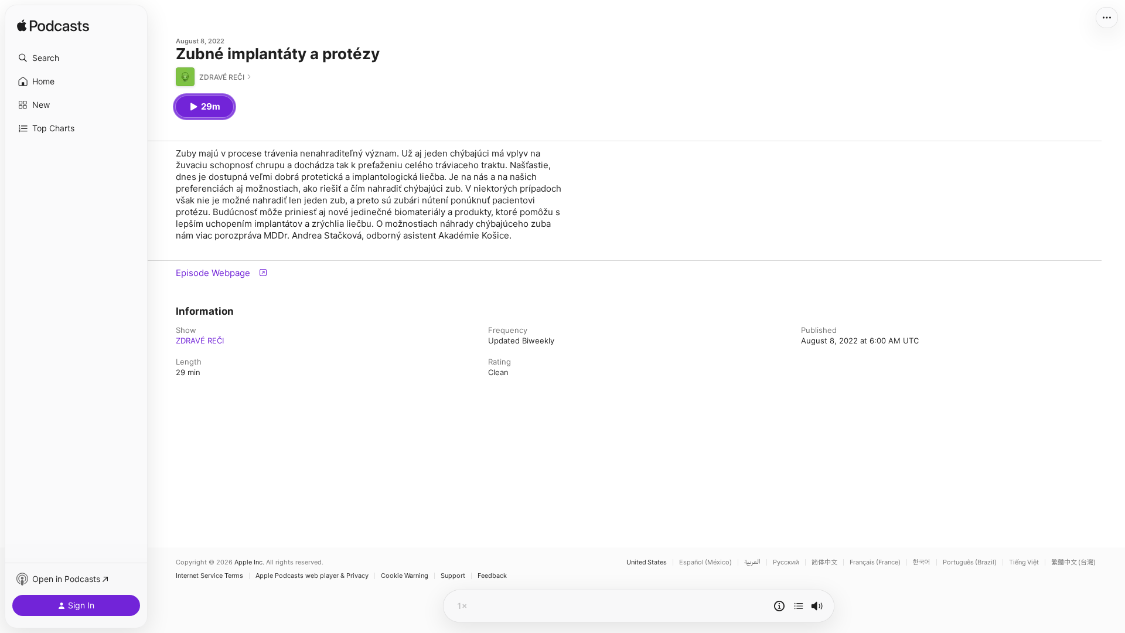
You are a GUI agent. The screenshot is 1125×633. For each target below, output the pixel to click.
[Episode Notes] (779, 606)
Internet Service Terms (209, 576)
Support (453, 576)
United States (646, 562)
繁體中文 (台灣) (1073, 562)
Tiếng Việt (1024, 562)
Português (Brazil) (970, 562)
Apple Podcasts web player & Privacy (312, 576)
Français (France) (875, 562)
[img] (53, 26)
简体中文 (824, 562)
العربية (752, 562)
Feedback (492, 576)
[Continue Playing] (799, 606)
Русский (786, 562)
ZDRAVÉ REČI (200, 340)
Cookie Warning (404, 576)
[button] (76, 58)
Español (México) (705, 562)
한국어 (921, 562)
